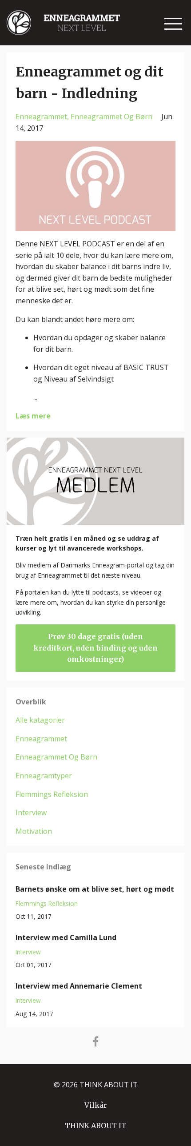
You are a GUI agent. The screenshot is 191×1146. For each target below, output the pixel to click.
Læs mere (33, 416)
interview (31, 812)
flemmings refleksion (52, 794)
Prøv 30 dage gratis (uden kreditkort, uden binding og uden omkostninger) (95, 647)
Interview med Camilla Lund (66, 937)
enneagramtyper (44, 775)
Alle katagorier (40, 720)
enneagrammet (41, 116)
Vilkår (95, 1105)
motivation (34, 831)
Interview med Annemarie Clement (79, 986)
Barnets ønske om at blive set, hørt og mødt (95, 889)
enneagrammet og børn (111, 116)
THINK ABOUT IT (96, 1125)
